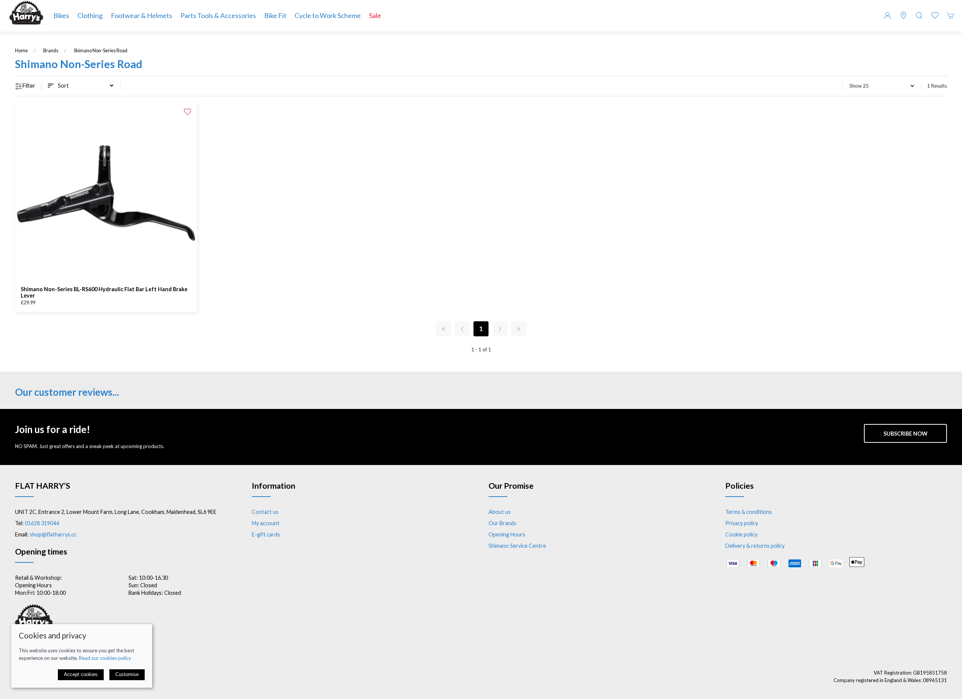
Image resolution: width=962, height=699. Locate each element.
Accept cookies (81, 674)
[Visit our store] (903, 15)
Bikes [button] (61, 15)
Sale (375, 15)
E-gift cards (266, 534)
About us (500, 512)
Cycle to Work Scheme (328, 15)
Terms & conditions (748, 512)
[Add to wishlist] (187, 111)
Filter (29, 85)
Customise (127, 674)
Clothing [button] (90, 15)
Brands (50, 50)
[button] (919, 15)
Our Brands (502, 523)
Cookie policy (741, 534)
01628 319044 (42, 523)
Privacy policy (741, 523)
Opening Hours (507, 534)
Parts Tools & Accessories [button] (218, 15)
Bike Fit (275, 15)
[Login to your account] (887, 15)
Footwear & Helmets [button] (141, 15)
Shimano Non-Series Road (100, 50)
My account (266, 523)
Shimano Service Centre (517, 545)
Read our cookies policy (105, 658)
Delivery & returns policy (755, 545)
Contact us (265, 512)
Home (21, 50)
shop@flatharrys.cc (53, 534)
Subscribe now (905, 433)
